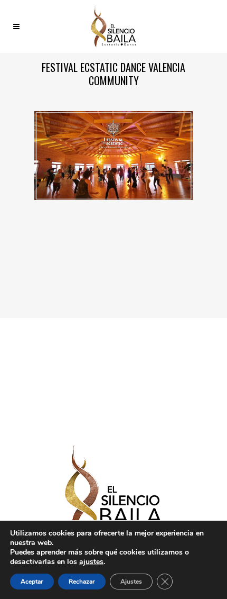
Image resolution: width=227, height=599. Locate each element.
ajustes (91, 562)
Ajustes (131, 581)
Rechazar (82, 581)
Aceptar (32, 581)
